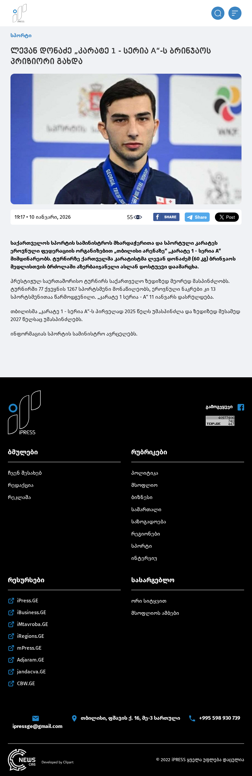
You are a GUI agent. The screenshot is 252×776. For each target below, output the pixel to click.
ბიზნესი (142, 497)
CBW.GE (26, 683)
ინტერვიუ (144, 558)
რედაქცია (20, 485)
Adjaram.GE (30, 660)
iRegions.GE (30, 636)
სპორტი (21, 35)
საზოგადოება (148, 521)
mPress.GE (29, 648)
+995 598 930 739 (219, 718)
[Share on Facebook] (166, 217)
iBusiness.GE (31, 612)
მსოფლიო (144, 485)
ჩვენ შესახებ (25, 473)
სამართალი (146, 509)
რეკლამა (19, 497)
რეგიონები (145, 534)
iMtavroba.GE (32, 624)
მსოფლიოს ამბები (155, 613)
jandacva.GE (31, 671)
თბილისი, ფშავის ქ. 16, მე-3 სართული (130, 718)
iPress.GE (27, 600)
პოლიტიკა (144, 473)
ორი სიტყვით (148, 601)
